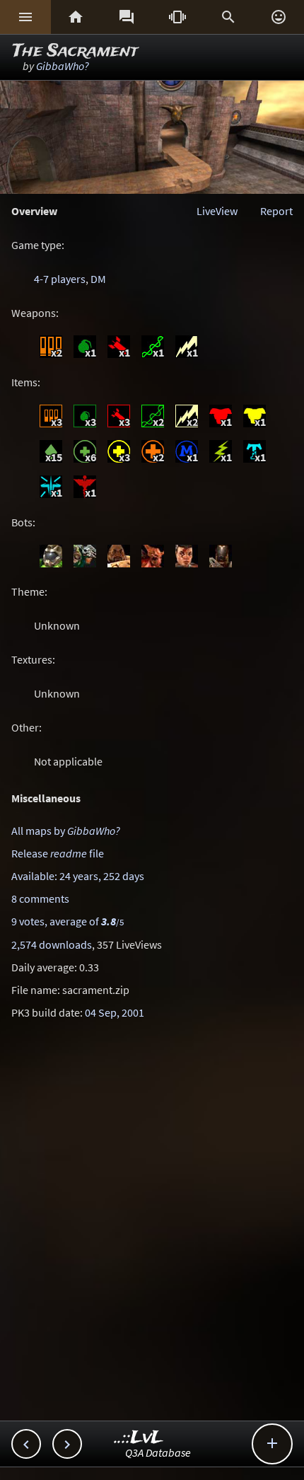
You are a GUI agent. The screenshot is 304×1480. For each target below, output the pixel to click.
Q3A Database (158, 1452)
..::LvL (139, 1438)
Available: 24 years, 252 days (77, 876)
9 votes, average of (67, 921)
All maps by (65, 830)
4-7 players (60, 279)
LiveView (217, 211)
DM (98, 279)
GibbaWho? (62, 66)
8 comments (40, 898)
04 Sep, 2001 (114, 1012)
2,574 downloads (51, 944)
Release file (57, 853)
